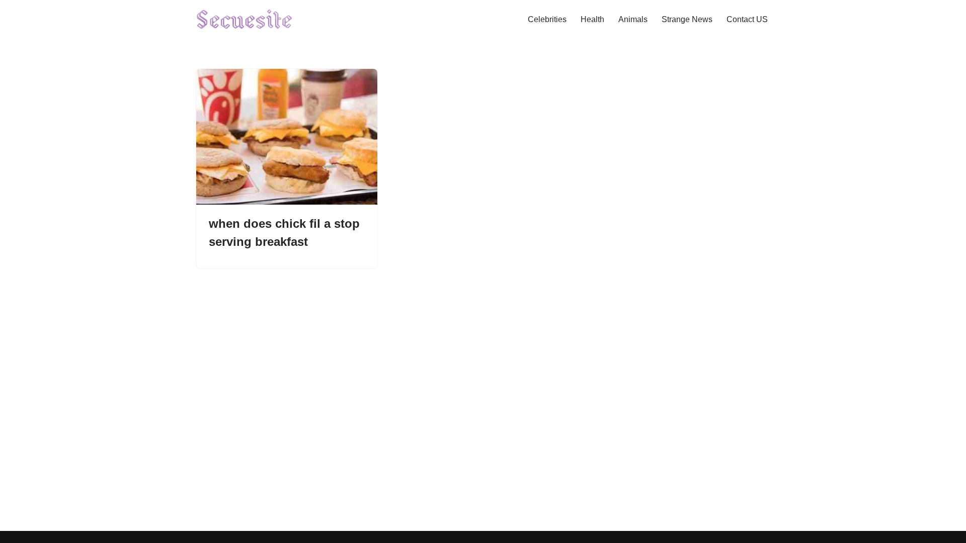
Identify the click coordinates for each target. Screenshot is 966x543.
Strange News (687, 19)
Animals (633, 19)
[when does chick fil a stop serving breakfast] (286, 137)
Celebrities (547, 19)
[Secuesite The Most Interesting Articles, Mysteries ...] (244, 19)
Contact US (747, 19)
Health (592, 19)
